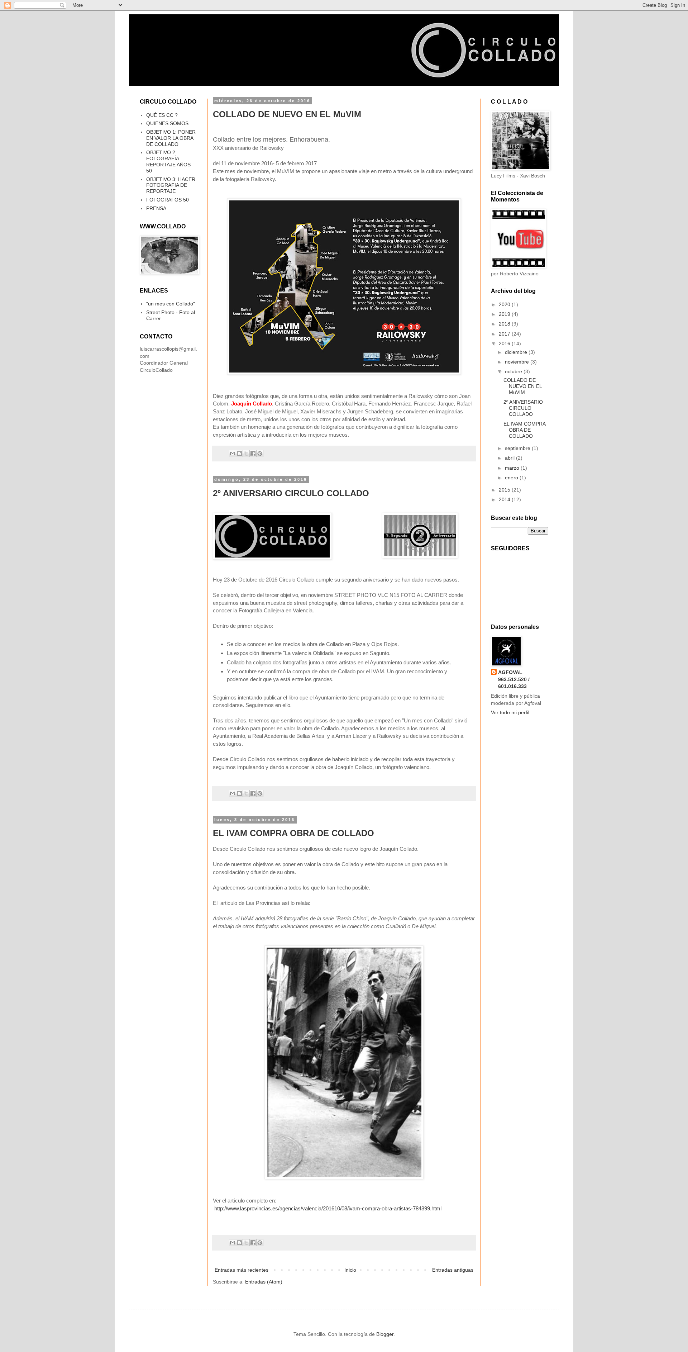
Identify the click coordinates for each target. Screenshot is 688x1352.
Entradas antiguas (452, 1270)
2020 (505, 304)
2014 (505, 499)
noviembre (517, 362)
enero (512, 477)
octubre (514, 371)
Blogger (384, 1334)
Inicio (350, 1270)
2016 (505, 343)
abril (510, 458)
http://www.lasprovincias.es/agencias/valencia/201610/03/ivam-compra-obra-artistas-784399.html (327, 1208)
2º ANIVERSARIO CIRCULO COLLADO (291, 493)
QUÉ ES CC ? (162, 115)
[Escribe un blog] (239, 453)
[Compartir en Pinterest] (259, 453)
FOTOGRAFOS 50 (167, 200)
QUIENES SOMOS (167, 123)
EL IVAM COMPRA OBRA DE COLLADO (293, 833)
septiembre (518, 448)
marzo (513, 468)
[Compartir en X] (246, 453)
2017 (505, 334)
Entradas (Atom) (263, 1282)
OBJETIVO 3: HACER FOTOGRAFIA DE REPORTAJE (170, 185)
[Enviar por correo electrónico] (232, 453)
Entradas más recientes (241, 1270)
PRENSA (156, 208)
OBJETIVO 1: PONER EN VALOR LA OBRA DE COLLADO (171, 138)
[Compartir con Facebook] (253, 453)
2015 (505, 490)
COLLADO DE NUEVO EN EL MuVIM (287, 114)
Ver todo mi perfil (510, 712)
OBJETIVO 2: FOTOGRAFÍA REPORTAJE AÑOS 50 (168, 161)
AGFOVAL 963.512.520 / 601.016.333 (514, 679)
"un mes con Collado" (170, 304)
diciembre (517, 352)
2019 (505, 314)
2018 (505, 324)
